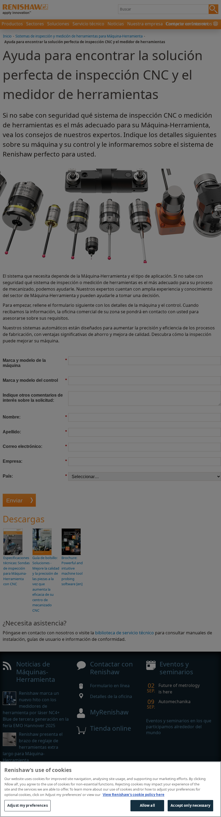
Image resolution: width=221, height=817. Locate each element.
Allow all (147, 805)
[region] (110, 789)
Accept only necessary (190, 805)
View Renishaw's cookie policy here (133, 794)
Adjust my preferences (27, 805)
